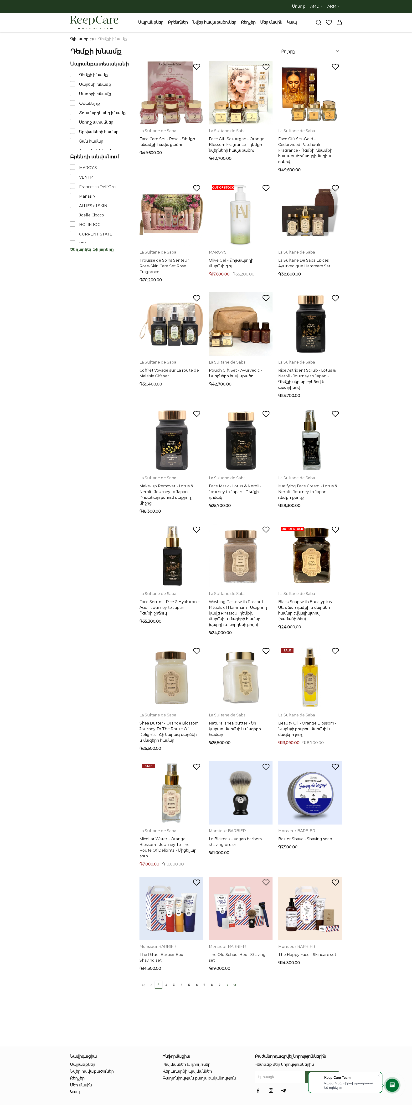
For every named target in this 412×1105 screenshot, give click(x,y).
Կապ (292, 22)
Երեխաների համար (98, 132)
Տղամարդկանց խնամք (102, 112)
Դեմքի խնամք (93, 75)
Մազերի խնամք (95, 94)
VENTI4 (86, 177)
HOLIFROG (90, 224)
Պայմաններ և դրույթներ (187, 1064)
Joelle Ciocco (91, 215)
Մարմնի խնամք (95, 84)
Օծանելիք (89, 103)
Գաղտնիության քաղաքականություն (199, 1078)
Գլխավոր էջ (82, 39)
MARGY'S (88, 167)
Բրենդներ (178, 22)
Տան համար (91, 141)
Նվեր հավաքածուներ (214, 22)
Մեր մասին (271, 22)
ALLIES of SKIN (93, 205)
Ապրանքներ (150, 22)
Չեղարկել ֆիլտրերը (92, 249)
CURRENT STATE (95, 234)
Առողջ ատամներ (96, 122)
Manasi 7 (87, 196)
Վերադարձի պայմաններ (187, 1071)
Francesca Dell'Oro (97, 187)
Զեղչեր (248, 22)
